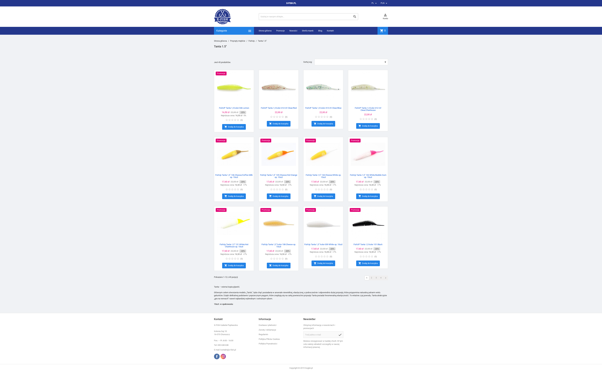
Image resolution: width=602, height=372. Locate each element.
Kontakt (330, 31)
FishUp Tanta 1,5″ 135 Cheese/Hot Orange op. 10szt (278, 176)
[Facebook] (217, 356)
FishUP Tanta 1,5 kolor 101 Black (368, 244)
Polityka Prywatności (268, 343)
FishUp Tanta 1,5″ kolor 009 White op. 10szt (323, 244)
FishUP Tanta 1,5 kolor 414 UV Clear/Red (279, 108)
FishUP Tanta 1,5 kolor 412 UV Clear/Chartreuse (368, 109)
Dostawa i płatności (267, 325)
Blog (320, 31)
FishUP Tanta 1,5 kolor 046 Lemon (234, 108)
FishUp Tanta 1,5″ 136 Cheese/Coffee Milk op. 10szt (234, 176)
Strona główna (265, 31)
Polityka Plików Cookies (269, 339)
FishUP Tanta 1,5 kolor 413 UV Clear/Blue (323, 108)
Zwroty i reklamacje (267, 330)
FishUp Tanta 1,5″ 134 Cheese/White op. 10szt (323, 176)
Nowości (293, 31)
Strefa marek (308, 31)
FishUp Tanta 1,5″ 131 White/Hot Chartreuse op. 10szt (234, 245)
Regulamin (263, 334)
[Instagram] (223, 356)
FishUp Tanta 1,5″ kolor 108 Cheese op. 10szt (278, 245)
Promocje (280, 31)
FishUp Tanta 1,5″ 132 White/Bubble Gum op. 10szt (368, 176)
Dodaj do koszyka (234, 126)
